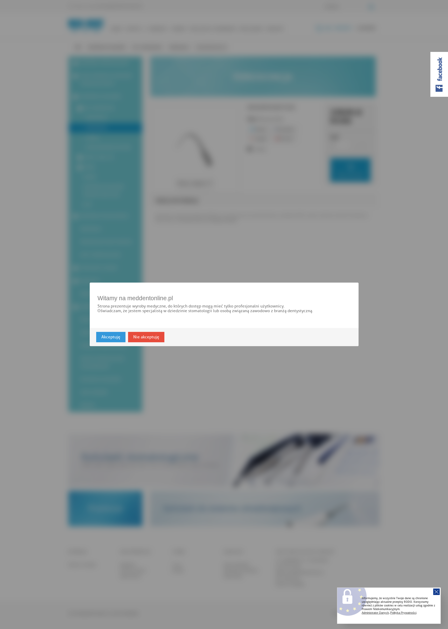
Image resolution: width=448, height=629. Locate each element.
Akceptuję (110, 337)
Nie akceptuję (146, 337)
